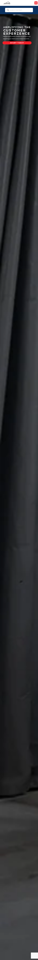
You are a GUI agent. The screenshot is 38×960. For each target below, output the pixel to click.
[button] (35, 2)
